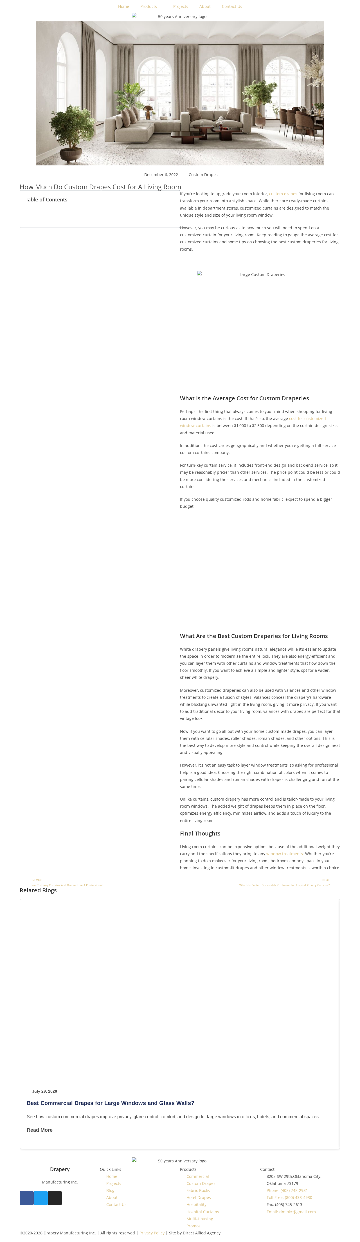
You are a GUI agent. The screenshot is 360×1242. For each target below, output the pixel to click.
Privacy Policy (151, 1233)
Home (123, 6)
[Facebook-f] (27, 1198)
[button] (172, 200)
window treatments (284, 853)
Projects (180, 6)
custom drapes (283, 193)
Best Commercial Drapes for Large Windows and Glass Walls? (110, 1103)
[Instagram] (55, 1198)
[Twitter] (41, 1198)
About (205, 6)
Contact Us (232, 6)
